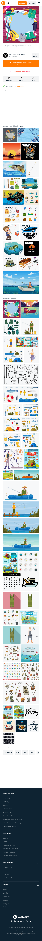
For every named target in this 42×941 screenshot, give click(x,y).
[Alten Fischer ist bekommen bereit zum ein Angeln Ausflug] (10, 472)
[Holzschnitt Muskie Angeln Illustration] (13, 246)
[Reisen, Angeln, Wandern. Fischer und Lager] (14, 443)
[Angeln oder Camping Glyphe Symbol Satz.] (12, 772)
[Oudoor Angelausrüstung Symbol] (12, 281)
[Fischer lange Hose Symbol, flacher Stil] (12, 861)
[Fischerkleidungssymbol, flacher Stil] (12, 809)
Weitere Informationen (11, 91)
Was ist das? (20, 86)
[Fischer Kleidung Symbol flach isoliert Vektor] (12, 827)
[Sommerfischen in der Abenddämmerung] (12, 166)
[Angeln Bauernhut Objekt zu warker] (25, 331)
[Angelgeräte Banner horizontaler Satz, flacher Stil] (23, 623)
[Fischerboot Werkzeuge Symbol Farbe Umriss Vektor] (12, 790)
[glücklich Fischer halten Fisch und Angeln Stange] (12, 880)
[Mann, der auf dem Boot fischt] (20, 365)
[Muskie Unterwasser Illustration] (13, 316)
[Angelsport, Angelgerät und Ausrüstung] (10, 628)
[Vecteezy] (3, 3)
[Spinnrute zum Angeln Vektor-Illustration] (9, 218)
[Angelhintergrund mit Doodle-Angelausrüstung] (10, 135)
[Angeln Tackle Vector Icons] (24, 216)
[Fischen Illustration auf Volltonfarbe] (12, 184)
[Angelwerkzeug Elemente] (27, 263)
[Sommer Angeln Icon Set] (10, 262)
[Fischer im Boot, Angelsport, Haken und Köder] (12, 844)
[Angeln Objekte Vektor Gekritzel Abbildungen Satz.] (12, 898)
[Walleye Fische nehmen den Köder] (14, 202)
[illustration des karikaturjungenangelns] (29, 281)
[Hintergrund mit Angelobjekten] (12, 392)
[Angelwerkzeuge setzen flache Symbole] (13, 752)
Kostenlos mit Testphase (21, 64)
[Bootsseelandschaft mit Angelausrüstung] (12, 410)
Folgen (35, 56)
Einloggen (32, 3)
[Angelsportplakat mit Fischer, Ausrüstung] (10, 731)
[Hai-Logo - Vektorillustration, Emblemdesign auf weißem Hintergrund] (12, 299)
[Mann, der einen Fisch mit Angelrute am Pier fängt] (12, 233)
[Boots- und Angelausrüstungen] (13, 346)
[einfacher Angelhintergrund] (13, 149)
